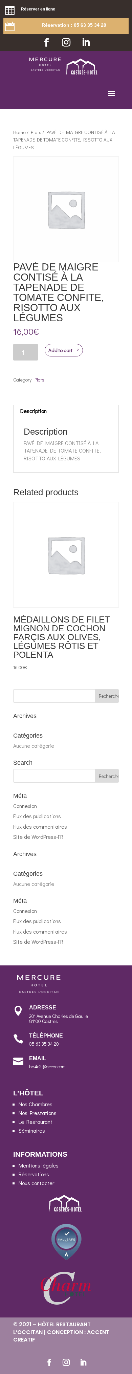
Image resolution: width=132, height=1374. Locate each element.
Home (19, 132)
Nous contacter (36, 1182)
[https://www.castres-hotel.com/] (82, 73)
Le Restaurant (35, 1121)
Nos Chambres (35, 1104)
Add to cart (60, 350)
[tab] (66, 411)
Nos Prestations (38, 1112)
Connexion (25, 805)
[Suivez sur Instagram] (66, 42)
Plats (36, 132)
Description (33, 410)
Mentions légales (39, 1165)
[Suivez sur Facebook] (46, 42)
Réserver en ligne (38, 9)
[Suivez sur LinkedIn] (85, 42)
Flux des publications (37, 816)
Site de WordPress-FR (38, 836)
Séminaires (32, 1130)
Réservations (34, 1174)
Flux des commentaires (40, 826)
